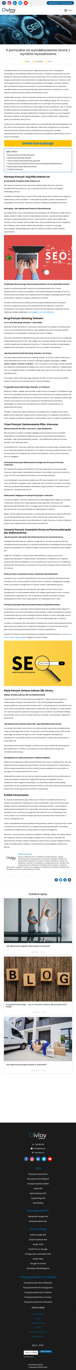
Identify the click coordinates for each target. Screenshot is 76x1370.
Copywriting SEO (38, 1198)
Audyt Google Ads (38, 1234)
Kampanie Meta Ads (38, 1221)
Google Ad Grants (38, 1263)
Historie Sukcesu (38, 1323)
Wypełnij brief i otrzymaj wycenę (60, 3)
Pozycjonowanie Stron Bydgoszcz (38, 1287)
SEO (28, 62)
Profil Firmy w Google (38, 1249)
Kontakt (38, 1327)
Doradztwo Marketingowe (38, 1268)
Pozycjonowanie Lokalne (38, 1183)
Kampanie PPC (38, 1211)
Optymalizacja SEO (38, 1193)
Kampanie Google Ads (38, 1216)
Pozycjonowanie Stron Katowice (38, 1302)
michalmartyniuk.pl (35, 1364)
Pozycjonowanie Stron (38, 1174)
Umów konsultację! (38, 143)
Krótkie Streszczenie (15, 169)
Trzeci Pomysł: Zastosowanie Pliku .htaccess (24, 161)
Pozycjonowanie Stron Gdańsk (38, 1292)
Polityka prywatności (38, 1332)
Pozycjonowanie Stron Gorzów (38, 1297)
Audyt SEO (38, 1188)
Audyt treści (38, 1259)
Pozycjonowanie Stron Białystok (38, 1282)
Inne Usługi (38, 1229)
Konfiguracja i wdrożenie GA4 (38, 1254)
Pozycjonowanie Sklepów (38, 1179)
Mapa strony (38, 1336)
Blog (38, 1318)
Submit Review (45, 1351)
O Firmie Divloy (38, 1314)
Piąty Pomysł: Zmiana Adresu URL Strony (22, 166)
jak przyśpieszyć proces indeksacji (40, 312)
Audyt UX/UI (38, 1244)
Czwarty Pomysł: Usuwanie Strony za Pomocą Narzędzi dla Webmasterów (35, 163)
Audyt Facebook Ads (38, 1239)
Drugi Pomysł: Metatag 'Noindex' (19, 158)
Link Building (38, 1203)
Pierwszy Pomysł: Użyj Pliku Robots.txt (21, 155)
